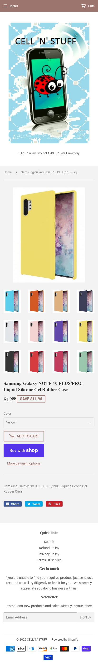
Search (49, 542)
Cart (90, 6)
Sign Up (85, 617)
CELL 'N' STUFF (37, 639)
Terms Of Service (49, 560)
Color (7, 413)
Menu (14, 6)
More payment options (23, 463)
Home (8, 172)
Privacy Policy (49, 554)
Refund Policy (49, 548)
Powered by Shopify (65, 639)
